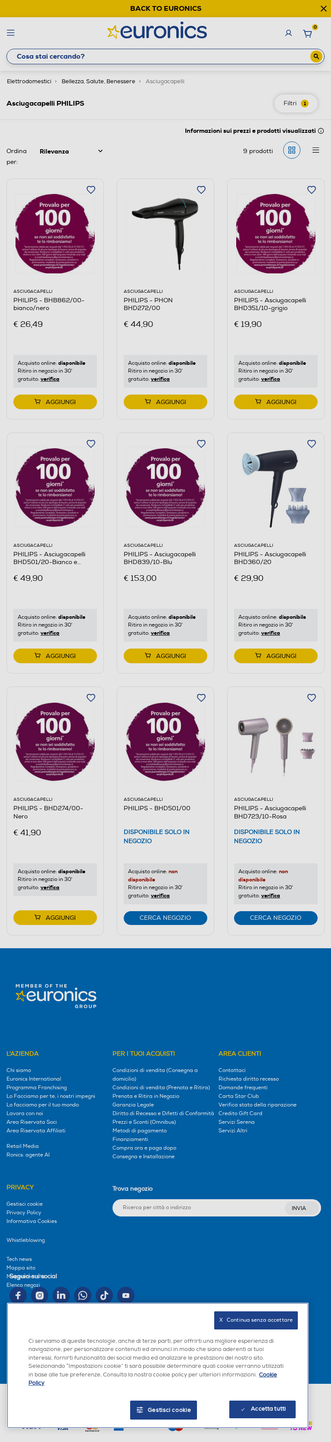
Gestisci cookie (169, 1410)
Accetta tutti (268, 1408)
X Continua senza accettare (256, 1320)
